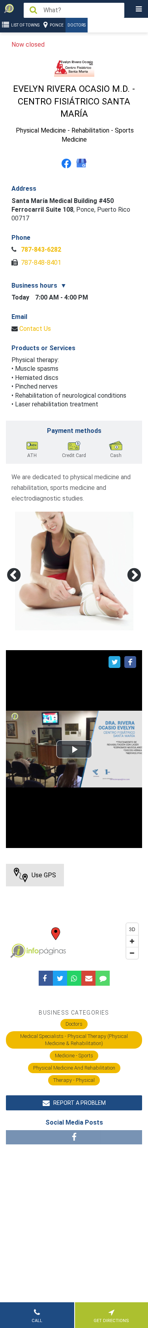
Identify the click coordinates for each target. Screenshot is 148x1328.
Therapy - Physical (74, 1080)
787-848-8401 (40, 262)
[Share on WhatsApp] (74, 978)
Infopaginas (18, 951)
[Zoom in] (132, 941)
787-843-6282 (40, 249)
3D (132, 929)
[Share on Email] (88, 978)
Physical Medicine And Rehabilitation (74, 1068)
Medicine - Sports (74, 1056)
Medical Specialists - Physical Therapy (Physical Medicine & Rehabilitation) (74, 1039)
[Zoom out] (132, 953)
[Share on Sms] (103, 978)
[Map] (74, 913)
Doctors (76, 25)
